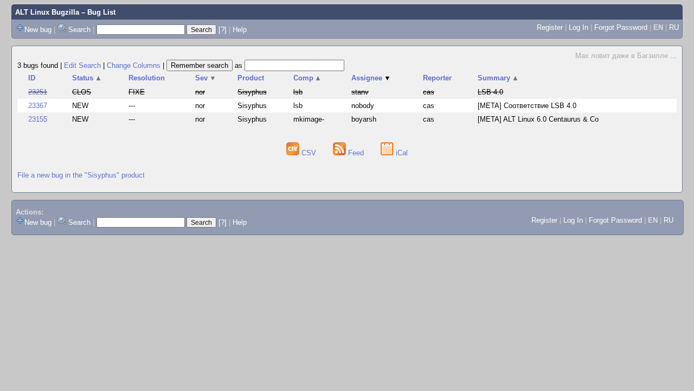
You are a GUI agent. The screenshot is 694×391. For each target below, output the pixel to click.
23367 (37, 106)
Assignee (371, 78)
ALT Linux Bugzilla (47, 12)
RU (674, 27)
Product (250, 78)
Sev (205, 78)
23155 (37, 119)
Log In (578, 27)
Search (79, 30)
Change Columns (133, 65)
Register (550, 27)
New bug (38, 30)
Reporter (437, 78)
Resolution (146, 78)
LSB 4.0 (490, 92)
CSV (308, 153)
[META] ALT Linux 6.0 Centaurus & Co (538, 119)
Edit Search (82, 65)
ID (31, 78)
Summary (498, 78)
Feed (356, 153)
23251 (37, 92)
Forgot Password (620, 27)
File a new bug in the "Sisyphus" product (81, 175)
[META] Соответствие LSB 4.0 (527, 106)
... (673, 56)
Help (240, 30)
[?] (223, 30)
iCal (401, 153)
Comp (307, 78)
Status (87, 78)
